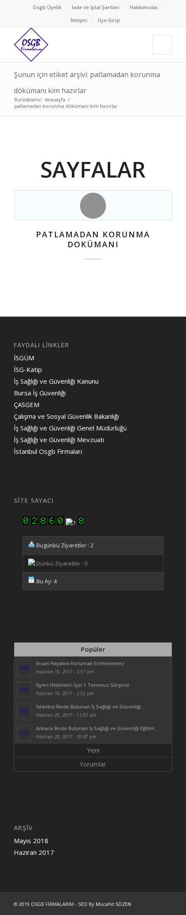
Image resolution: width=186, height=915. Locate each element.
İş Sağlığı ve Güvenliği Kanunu (56, 381)
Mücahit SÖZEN (113, 904)
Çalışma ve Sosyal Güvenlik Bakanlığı (66, 416)
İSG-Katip (28, 369)
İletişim (79, 20)
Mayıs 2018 (31, 840)
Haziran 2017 (34, 852)
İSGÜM (24, 357)
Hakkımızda (143, 7)
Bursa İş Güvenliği (40, 392)
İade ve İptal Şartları (95, 7)
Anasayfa (55, 99)
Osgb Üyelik (47, 7)
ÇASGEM (26, 404)
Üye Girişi (109, 20)
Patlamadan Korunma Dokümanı (93, 239)
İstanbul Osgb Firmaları (48, 451)
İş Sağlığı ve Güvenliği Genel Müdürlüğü (70, 428)
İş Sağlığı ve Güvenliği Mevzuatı (59, 439)
